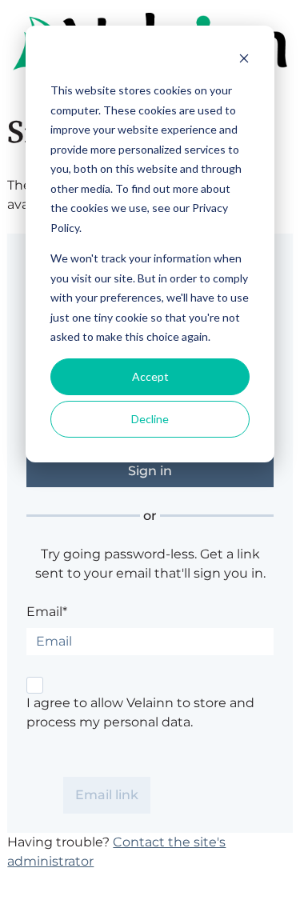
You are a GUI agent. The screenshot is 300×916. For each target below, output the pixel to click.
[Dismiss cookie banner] (244, 60)
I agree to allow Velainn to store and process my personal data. (140, 712)
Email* (46, 611)
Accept (150, 376)
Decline (150, 419)
